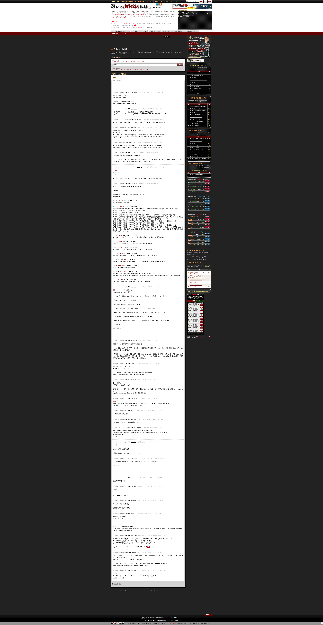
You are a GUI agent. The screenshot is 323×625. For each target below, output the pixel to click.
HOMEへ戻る (115, 33)
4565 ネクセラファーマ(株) (196, 174)
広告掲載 (175, 617)
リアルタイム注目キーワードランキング (123, 23)
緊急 (199, 259)
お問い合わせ (144, 618)
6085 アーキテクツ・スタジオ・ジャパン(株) (198, 80)
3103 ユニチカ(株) (194, 93)
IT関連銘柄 (192, 189)
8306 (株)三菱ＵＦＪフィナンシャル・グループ (197, 154)
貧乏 (140, 61)
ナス (194, 259)
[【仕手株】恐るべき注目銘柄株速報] (131, 8)
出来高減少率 (192, 31)
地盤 (204, 256)
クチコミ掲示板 (149, 1)
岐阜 (198, 256)
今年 (114, 69)
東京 (206, 256)
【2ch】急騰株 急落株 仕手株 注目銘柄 (120, 14)
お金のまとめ (193, 286)
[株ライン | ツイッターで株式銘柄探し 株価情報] (199, 61)
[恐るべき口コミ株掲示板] (117, 624)
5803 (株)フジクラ (194, 77)
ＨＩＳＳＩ (189, 256)
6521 (120, 235)
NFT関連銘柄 (193, 209)
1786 (124, 259)
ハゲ (207, 256)
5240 (124, 271)
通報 (118, 61)
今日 (117, 69)
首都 (193, 256)
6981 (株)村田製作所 (195, 86)
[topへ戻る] (208, 615)
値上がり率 (155, 31)
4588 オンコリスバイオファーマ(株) (198, 159)
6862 (120, 253)
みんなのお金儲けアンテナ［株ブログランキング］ (197, 273)
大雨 (196, 256)
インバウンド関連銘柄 (193, 206)
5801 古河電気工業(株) (195, 88)
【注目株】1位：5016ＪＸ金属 (187, 12)
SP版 (118, 1)
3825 (120, 241)
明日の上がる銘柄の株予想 (196, 285)
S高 (126, 61)
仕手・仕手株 (138, 27)
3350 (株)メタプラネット (196, 73)
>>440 (115, 445)
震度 (197, 259)
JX (140, 69)
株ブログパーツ (174, 1)
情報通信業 (192, 216)
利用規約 (143, 617)
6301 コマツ (193, 82)
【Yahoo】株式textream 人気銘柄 (139, 31)
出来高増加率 (180, 31)
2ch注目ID (166, 1)
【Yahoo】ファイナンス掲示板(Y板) (138, 14)
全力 (138, 61)
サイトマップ (169, 617)
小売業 (191, 224)
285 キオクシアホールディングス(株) (198, 106)
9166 (120, 279)
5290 (120, 247)
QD (130, 69)
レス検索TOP (123, 33)
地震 (135, 25)
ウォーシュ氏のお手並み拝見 (187, 15)
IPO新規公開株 (129, 1)
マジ (200, 259)
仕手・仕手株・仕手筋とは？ (119, 17)
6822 (120, 271)
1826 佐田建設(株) (194, 125)
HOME (113, 1)
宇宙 (134, 69)
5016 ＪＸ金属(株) (194, 147)
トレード (201, 256)
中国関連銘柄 (193, 186)
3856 (120, 206)
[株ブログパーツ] (195, 334)
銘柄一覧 (123, 1)
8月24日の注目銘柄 (184, 17)
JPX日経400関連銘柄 (193, 181)
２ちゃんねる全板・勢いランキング (199, 170)
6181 (120, 200)
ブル (137, 69)
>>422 (115, 401)
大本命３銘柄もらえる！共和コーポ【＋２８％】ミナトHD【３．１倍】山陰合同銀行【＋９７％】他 (196, 14)
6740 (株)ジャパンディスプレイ (197, 84)
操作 (131, 61)
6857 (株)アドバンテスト (196, 117)
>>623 (115, 574)
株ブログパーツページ (203, 336)
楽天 (124, 69)
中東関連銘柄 (193, 191)
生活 (201, 259)
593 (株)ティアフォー (195, 119)
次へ (120, 583)
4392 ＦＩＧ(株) (194, 152)
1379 (120, 265)
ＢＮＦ (134, 61)
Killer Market (193, 282)
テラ (149, 69)
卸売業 (191, 227)
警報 (205, 259)
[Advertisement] (141, 42)
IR (112, 61)
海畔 (121, 69)
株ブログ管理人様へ (160, 617)
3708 (148, 547)
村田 (127, 69)
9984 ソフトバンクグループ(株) (197, 91)
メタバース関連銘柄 (193, 203)
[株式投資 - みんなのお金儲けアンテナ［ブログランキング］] (191, 61)
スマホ (192, 259)
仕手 (115, 61)
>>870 (115, 170)
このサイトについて (150, 617)
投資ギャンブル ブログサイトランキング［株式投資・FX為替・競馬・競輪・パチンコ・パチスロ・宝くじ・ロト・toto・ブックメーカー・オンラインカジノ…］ (198, 278)
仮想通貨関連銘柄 (193, 201)
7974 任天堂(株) (194, 123)
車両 (197, 256)
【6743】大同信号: (153, 623)
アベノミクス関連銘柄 (193, 183)
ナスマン (200, 257)
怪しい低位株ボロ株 (139, 1)
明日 (143, 61)
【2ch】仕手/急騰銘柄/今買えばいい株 (121, 31)
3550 (124, 253)
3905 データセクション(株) (196, 75)
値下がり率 (167, 31)
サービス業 (192, 219)
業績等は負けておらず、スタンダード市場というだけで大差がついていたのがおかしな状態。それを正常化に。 (186, 623)
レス (204, 259)
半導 (195, 259)
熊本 (192, 256)
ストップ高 (122, 61)
